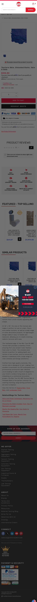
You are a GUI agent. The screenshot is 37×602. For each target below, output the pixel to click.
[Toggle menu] (3, 4)
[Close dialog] (35, 287)
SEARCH (30, 10)
